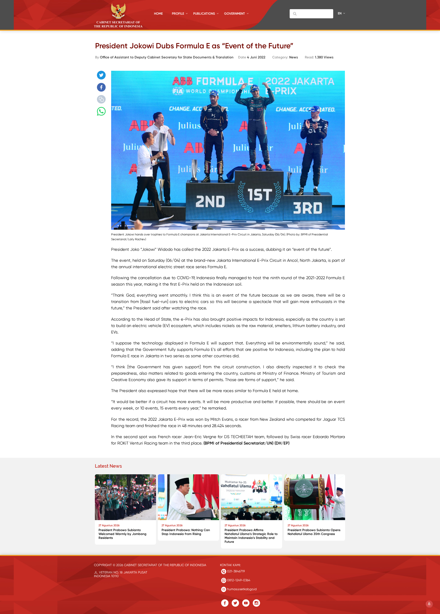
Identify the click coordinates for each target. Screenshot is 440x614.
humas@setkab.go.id (241, 589)
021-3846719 (235, 571)
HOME (158, 14)
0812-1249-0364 (238, 580)
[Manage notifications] (429, 604)
